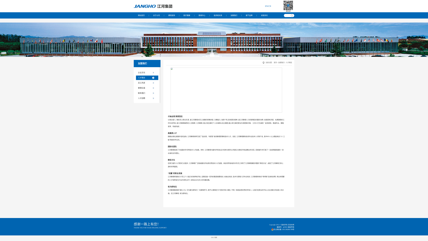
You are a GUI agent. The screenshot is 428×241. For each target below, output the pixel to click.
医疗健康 (186, 15)
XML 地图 (214, 237)
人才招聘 (141, 98)
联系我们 (141, 93)
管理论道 (141, 88)
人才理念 (141, 78)
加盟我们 (234, 15)
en (266, 6)
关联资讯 (264, 15)
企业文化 (141, 73)
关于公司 (156, 15)
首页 (275, 62)
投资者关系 (218, 15)
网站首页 (141, 15)
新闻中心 (202, 15)
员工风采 (141, 83)
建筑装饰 (171, 15)
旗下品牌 (249, 15)
